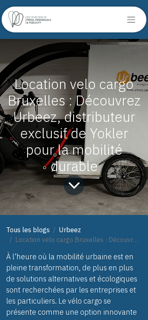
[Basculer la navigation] (131, 19)
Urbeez (70, 230)
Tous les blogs (28, 230)
